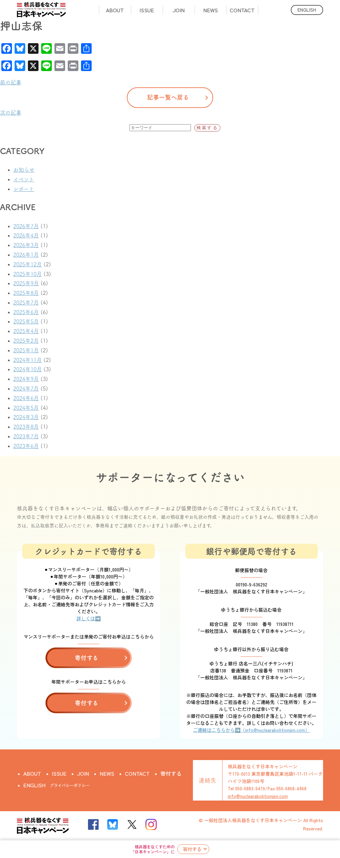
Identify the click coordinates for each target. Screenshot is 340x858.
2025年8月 (26, 293)
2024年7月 (26, 388)
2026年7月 (26, 226)
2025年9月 (26, 283)
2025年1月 (26, 350)
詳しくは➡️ (88, 618)
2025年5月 (26, 321)
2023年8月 (26, 426)
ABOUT (115, 10)
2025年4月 (26, 331)
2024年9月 (26, 379)
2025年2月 (26, 340)
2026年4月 (26, 235)
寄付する (192, 849)
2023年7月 (26, 436)
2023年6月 (26, 446)
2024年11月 (27, 360)
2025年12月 (27, 264)
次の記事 (10, 112)
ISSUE (146, 10)
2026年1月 (26, 254)
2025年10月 (27, 274)
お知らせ (24, 169)
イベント (23, 179)
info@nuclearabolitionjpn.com (258, 796)
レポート (23, 189)
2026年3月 (26, 245)
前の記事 (10, 82)
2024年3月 (26, 417)
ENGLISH (307, 9)
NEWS (210, 10)
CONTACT (242, 10)
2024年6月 (26, 398)
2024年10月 (27, 369)
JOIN (179, 10)
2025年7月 (26, 302)
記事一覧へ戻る (168, 97)
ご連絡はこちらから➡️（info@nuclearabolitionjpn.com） (251, 730)
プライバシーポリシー (70, 785)
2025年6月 (26, 312)
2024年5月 (26, 407)
